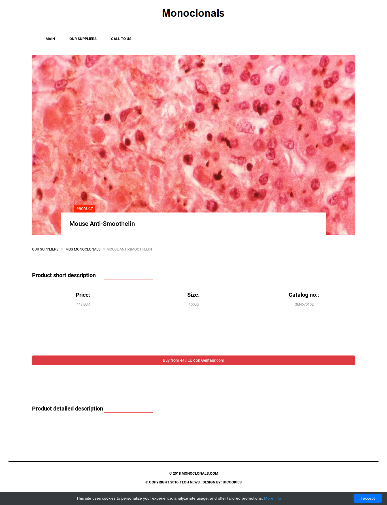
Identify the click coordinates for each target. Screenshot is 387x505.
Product (84, 209)
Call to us (121, 39)
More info (272, 498)
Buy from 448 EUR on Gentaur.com (193, 360)
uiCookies (232, 482)
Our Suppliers (83, 39)
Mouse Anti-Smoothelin (102, 223)
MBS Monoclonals (83, 249)
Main (50, 39)
